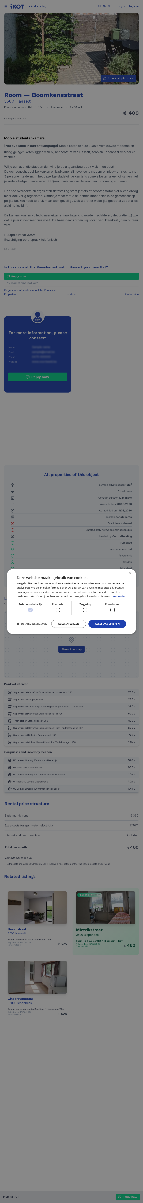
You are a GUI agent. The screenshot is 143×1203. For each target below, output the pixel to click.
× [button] (130, 573)
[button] (32, 624)
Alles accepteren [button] (107, 623)
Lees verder (118, 596)
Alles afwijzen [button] (68, 623)
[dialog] (71, 601)
